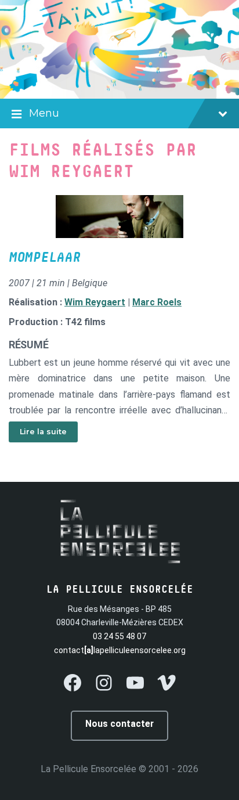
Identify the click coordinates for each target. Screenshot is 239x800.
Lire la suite (43, 431)
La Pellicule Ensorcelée (88, 768)
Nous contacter (119, 723)
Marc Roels (157, 302)
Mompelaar (44, 258)
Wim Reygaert (94, 302)
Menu (44, 113)
